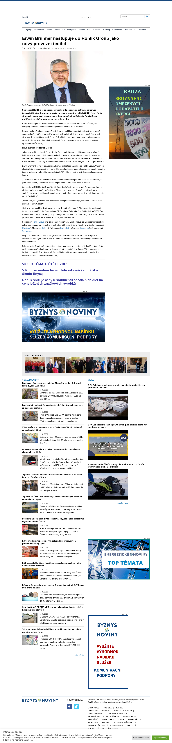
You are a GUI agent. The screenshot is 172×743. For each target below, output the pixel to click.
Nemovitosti (117, 30)
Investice (96, 30)
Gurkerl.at (64, 228)
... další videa (122, 503)
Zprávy (130, 725)
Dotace (49, 30)
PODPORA (107, 708)
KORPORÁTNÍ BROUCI (123, 711)
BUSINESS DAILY (116, 725)
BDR (135, 30)
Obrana (57, 30)
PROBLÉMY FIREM (95, 714)
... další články (78, 655)
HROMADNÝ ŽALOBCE (96, 725)
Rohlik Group (38, 222)
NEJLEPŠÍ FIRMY (112, 717)
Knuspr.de (84, 228)
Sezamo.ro (27, 231)
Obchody (106, 30)
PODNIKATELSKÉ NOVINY (124, 722)
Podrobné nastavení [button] (141, 738)
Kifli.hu (45, 228)
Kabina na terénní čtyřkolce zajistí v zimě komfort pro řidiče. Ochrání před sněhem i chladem (116, 465)
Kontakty (25, 17)
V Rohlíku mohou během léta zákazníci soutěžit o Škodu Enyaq (60, 272)
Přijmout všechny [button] (160, 738)
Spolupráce (93, 708)
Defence (142, 30)
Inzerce (119, 708)
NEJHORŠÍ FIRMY (95, 717)
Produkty (128, 30)
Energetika (71, 30)
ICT (63, 30)
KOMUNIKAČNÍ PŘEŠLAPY (117, 714)
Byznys (29, 30)
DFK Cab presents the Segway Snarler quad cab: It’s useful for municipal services (117, 426)
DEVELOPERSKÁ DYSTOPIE (113, 720)
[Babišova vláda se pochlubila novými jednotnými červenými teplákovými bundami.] (35, 365)
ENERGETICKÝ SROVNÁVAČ (99, 711)
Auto (89, 30)
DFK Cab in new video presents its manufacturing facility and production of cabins (116, 386)
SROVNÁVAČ (93, 720)
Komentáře (133, 720)
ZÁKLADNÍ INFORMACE (110, 728)
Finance (81, 30)
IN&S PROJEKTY (129, 717)
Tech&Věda (93, 722)
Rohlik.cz (26, 228)
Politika (105, 722)
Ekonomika (39, 30)
